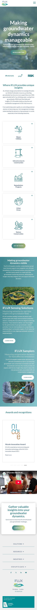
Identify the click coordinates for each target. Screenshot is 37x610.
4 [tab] (21, 466)
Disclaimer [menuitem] (15, 589)
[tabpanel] (18, 441)
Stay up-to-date (17, 567)
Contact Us (18, 528)
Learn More (9, 340)
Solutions (17, 544)
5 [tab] (25, 466)
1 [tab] (11, 466)
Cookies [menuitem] (21, 589)
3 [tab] (18, 466)
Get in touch (18, 245)
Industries (17, 559)
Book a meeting (18, 52)
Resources (17, 552)
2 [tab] (14, 466)
